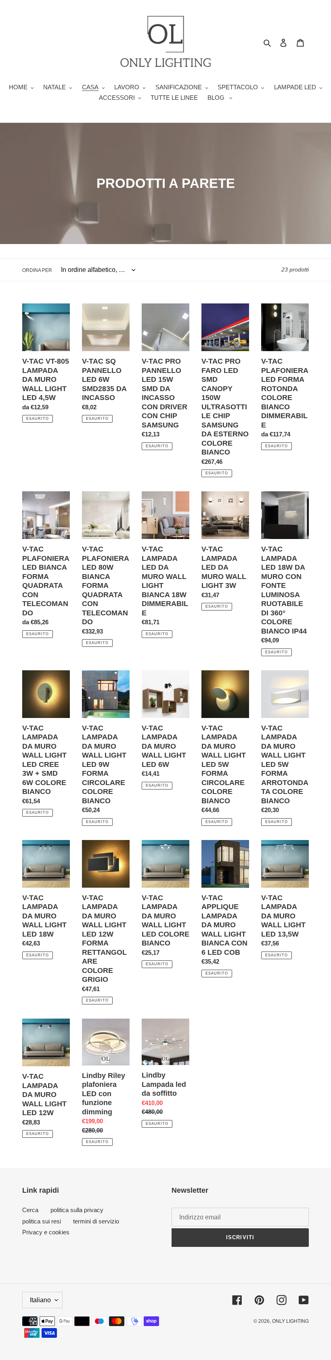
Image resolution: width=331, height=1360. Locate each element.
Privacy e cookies (45, 1232)
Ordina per (37, 270)
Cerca (30, 1209)
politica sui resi (41, 1221)
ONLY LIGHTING (290, 1321)
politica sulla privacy (76, 1209)
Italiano (40, 1300)
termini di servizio (96, 1221)
